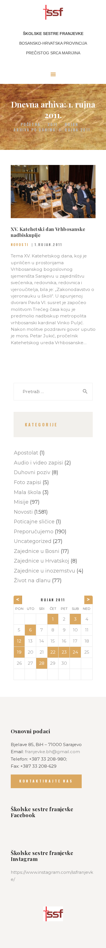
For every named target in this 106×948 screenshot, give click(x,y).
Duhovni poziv (32, 472)
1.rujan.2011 (48, 244)
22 (52, 652)
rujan (72, 124)
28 (41, 663)
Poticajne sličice (34, 521)
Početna (30, 124)
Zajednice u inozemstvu (44, 571)
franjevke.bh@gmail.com (52, 751)
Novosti (20, 244)
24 (75, 652)
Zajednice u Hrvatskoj (41, 561)
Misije (21, 502)
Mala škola (27, 492)
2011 (52, 124)
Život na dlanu (32, 580)
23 (64, 652)
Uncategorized (32, 541)
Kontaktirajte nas (46, 780)
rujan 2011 (53, 599)
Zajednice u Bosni (36, 551)
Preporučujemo (33, 531)
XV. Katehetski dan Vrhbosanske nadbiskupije (48, 232)
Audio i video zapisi (38, 463)
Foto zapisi (27, 482)
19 (19, 652)
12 (19, 641)
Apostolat (26, 453)
